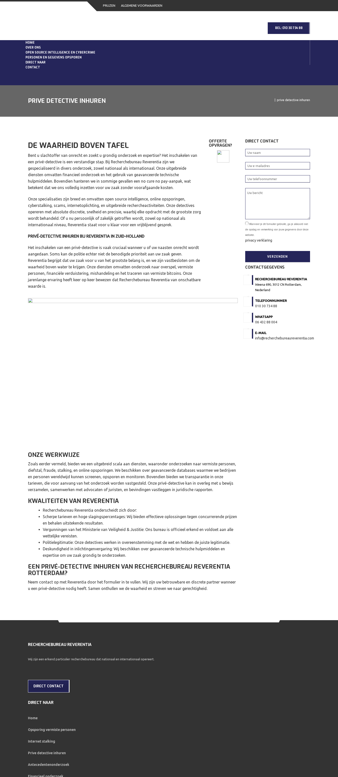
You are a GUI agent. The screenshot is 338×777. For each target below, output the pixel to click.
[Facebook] (31, 715)
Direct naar (37, 98)
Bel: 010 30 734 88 (289, 28)
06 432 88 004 (266, 370)
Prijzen (109, 5)
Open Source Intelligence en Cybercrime (62, 72)
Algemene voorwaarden (141, 5)
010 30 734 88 (266, 354)
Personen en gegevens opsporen (55, 85)
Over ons (34, 59)
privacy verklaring (258, 288)
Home (31, 47)
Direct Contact (48, 733)
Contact (34, 111)
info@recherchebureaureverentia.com (284, 386)
